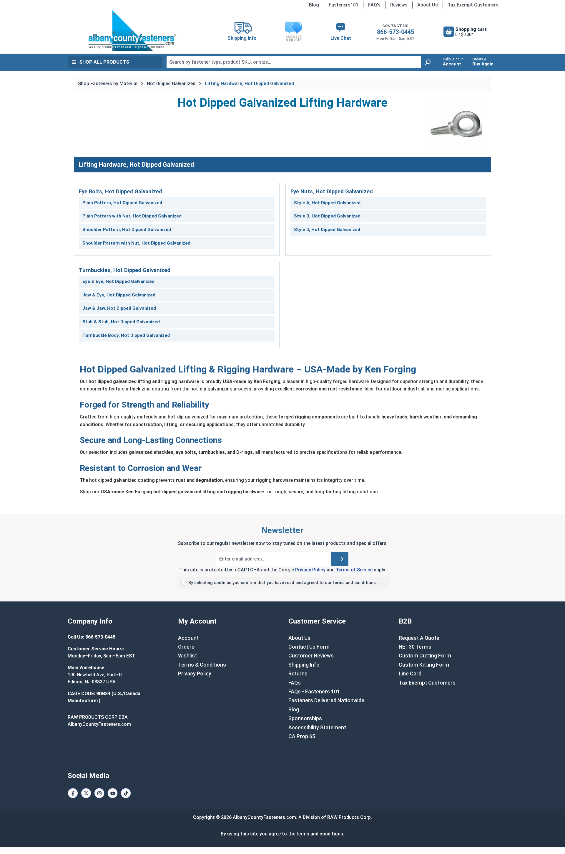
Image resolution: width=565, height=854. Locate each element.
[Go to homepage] (132, 30)
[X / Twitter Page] (86, 793)
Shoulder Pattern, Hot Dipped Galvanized (126, 229)
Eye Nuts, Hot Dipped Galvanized (331, 191)
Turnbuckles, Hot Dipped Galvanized (124, 270)
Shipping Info (304, 665)
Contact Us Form (309, 647)
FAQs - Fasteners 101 (314, 692)
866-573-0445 (395, 31)
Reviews (399, 5)
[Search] (427, 62)
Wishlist (187, 656)
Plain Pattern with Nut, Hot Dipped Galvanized (132, 216)
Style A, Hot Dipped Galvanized (327, 202)
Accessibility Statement (317, 728)
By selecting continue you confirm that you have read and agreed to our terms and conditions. (282, 582)
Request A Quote (419, 638)
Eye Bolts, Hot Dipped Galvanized (120, 191)
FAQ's (374, 5)
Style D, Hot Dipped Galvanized (327, 229)
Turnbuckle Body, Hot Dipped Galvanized (126, 335)
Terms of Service (354, 570)
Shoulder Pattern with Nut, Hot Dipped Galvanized (136, 243)
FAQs (294, 683)
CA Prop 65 (301, 736)
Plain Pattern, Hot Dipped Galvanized (122, 202)
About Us (427, 5)
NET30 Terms (415, 647)
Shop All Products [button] (104, 62)
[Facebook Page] (73, 793)
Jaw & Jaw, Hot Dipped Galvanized (119, 308)
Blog (314, 5)
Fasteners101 (343, 5)
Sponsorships (305, 718)
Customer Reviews (311, 656)
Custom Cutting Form (425, 656)
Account (188, 638)
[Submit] (340, 559)
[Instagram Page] (99, 793)
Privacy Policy (310, 570)
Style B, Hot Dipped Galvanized (327, 216)
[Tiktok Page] (126, 793)
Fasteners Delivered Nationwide (326, 700)
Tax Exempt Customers (473, 5)
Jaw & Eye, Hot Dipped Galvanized (118, 295)
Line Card (410, 674)
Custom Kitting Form (424, 665)
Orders (186, 647)
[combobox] (294, 62)
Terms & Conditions (202, 665)
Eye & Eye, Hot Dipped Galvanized (118, 281)
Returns (298, 674)
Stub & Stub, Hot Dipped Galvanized (121, 321)
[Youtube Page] (112, 793)
